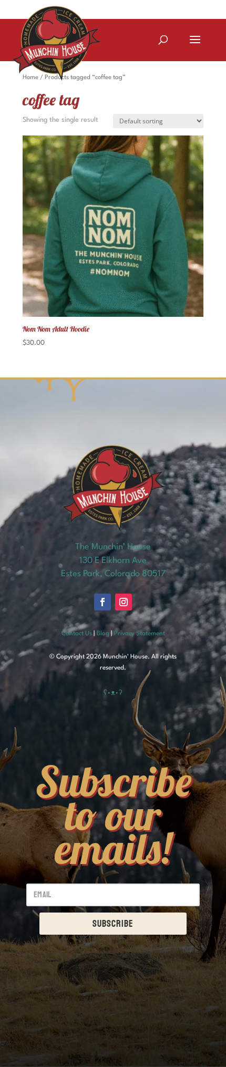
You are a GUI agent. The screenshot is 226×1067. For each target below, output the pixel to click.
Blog (103, 633)
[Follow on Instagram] (123, 602)
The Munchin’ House (113, 546)
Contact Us (76, 633)
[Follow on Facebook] (102, 602)
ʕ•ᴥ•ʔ (113, 693)
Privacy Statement (139, 633)
